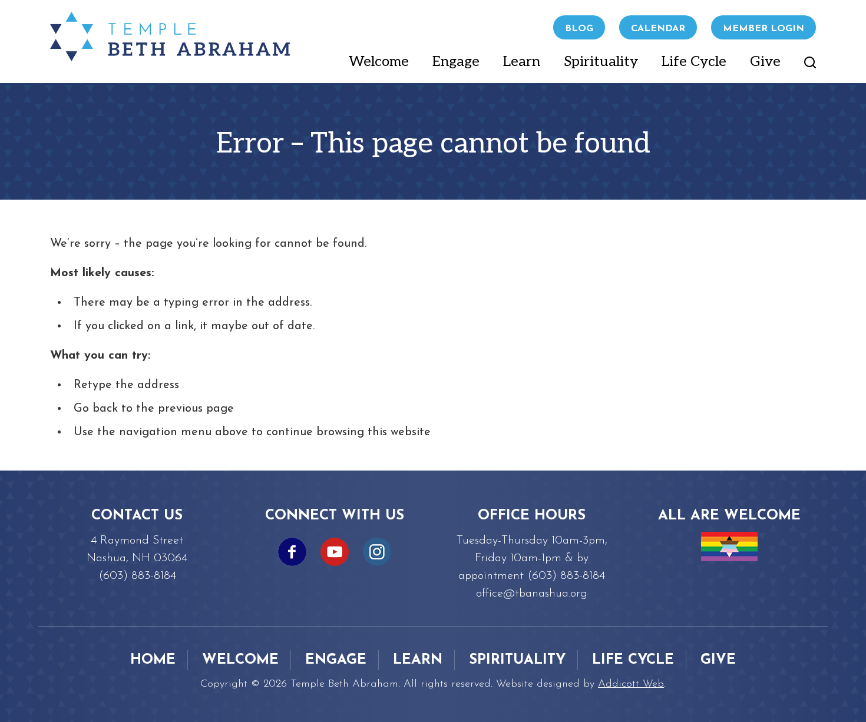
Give (765, 61)
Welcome (379, 61)
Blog (579, 29)
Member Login (763, 29)
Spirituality (601, 61)
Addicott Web (631, 684)
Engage (456, 61)
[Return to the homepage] (170, 36)
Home (153, 660)
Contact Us (137, 516)
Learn (521, 61)
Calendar (658, 29)
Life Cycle (694, 61)
